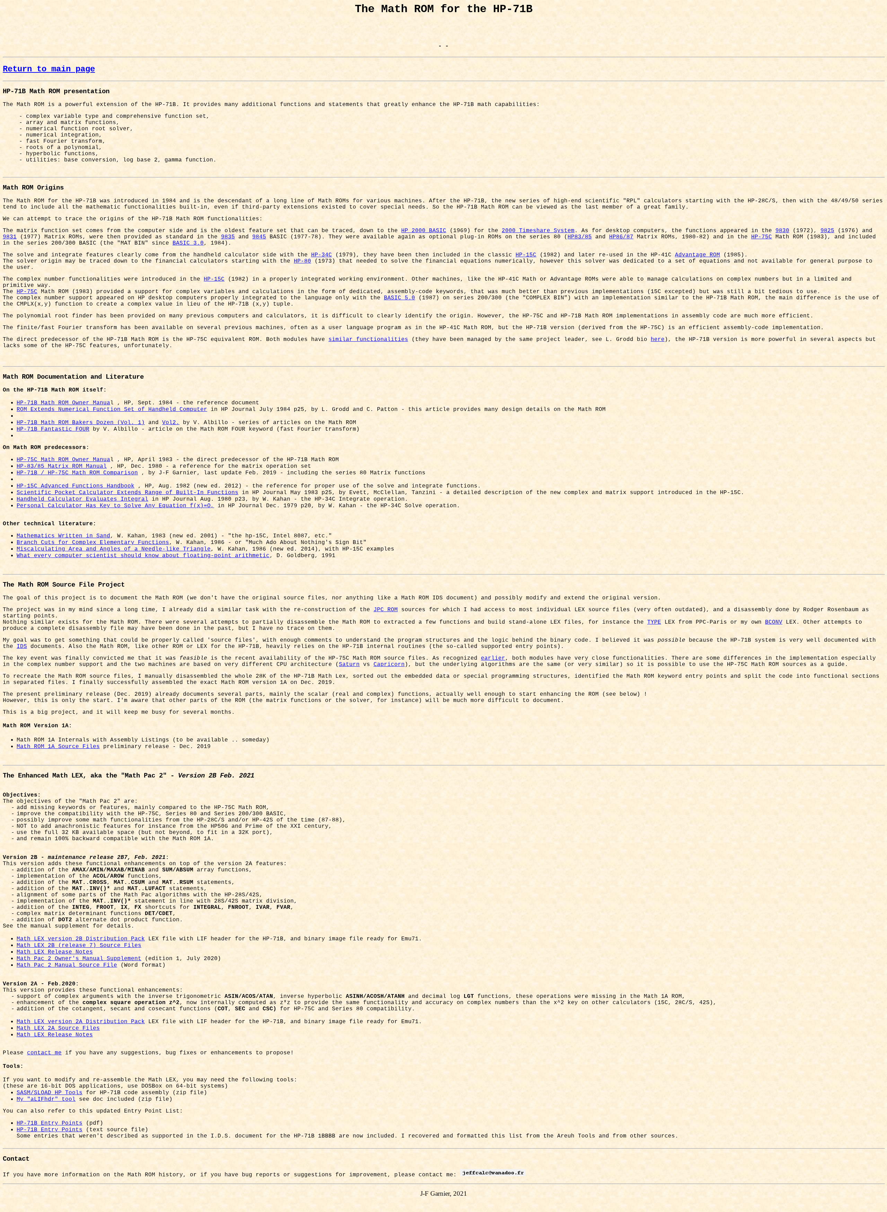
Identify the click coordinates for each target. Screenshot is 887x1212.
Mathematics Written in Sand (63, 536)
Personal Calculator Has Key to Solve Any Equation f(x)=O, (115, 506)
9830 (782, 231)
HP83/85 (580, 237)
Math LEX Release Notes (55, 952)
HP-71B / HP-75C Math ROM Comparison (77, 473)
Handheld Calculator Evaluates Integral (82, 499)
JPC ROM (386, 610)
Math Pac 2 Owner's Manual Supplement (79, 959)
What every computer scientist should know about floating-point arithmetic (143, 556)
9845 (259, 237)
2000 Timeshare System (538, 231)
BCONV (773, 622)
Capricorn (389, 664)
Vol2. (170, 423)
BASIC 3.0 (188, 243)
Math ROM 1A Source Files (58, 747)
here (658, 339)
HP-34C (321, 255)
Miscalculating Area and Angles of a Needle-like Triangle (114, 549)
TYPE (654, 622)
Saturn (349, 664)
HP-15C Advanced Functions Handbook (75, 486)
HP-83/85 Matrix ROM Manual (62, 466)
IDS (22, 646)
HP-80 (302, 261)
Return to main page (49, 69)
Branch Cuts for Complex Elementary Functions (93, 542)
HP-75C (761, 237)
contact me (44, 1053)
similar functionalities (368, 339)
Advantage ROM (697, 255)
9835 (228, 237)
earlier (493, 658)
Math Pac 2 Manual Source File (67, 965)
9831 (10, 237)
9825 (827, 231)
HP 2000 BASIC (423, 231)
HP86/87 (621, 237)
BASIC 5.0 (399, 298)
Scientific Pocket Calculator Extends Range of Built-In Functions (127, 493)
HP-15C (526, 255)
